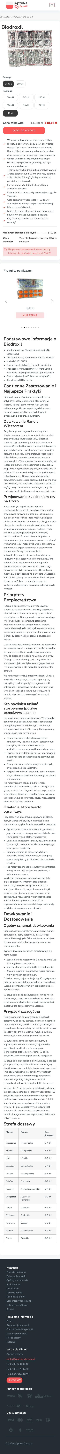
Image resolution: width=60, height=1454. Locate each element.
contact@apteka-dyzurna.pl (21, 1359)
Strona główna (6, 17)
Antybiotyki (19, 17)
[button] (30, 315)
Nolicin (30, 308)
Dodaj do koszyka (24, 130)
